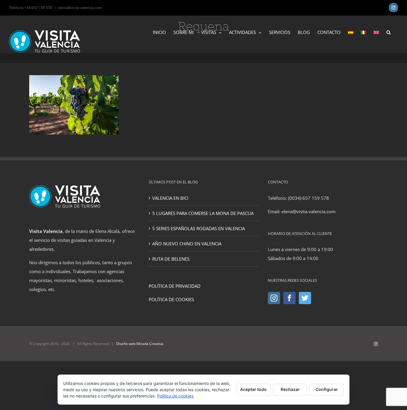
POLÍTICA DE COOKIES (171, 299)
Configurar (327, 389)
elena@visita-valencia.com (80, 7)
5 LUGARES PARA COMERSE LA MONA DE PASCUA (203, 213)
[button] (388, 31)
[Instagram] (274, 298)
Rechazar (290, 389)
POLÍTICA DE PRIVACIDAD (175, 286)
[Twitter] (305, 298)
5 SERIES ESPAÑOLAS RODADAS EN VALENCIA (198, 228)
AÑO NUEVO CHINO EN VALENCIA (186, 244)
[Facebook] (289, 298)
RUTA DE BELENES (170, 259)
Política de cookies (175, 395)
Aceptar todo (253, 389)
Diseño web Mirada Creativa (139, 343)
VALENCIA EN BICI (170, 198)
